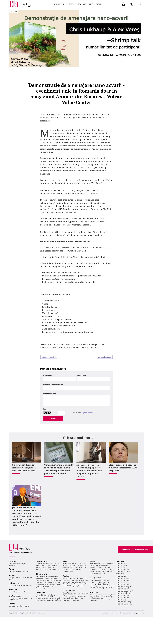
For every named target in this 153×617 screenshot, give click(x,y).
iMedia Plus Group (28, 613)
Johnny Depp (49, 578)
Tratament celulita (42, 601)
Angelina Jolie (47, 580)
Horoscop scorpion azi (124, 592)
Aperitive (93, 569)
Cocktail (99, 567)
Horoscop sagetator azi (124, 594)
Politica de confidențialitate (110, 613)
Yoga (64, 595)
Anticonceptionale (69, 582)
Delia (54, 582)
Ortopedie (73, 586)
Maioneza (105, 569)
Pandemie (93, 601)
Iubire (48, 565)
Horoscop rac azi (122, 582)
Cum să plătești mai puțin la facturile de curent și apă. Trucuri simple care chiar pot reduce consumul (58, 469)
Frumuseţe (40, 593)
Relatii (38, 565)
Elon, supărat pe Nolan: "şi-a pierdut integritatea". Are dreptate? (123, 467)
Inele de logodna (80, 567)
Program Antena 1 (42, 588)
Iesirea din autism (99, 597)
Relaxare (85, 593)
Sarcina (65, 578)
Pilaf (110, 569)
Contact (142, 613)
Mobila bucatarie (95, 580)
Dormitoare (94, 584)
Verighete (66, 569)
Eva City (12, 604)
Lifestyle (60, 4)
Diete (64, 593)
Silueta (76, 599)
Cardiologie (67, 584)
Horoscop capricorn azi (124, 590)
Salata (92, 565)
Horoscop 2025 (121, 565)
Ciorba (103, 564)
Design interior (103, 584)
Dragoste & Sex (42, 561)
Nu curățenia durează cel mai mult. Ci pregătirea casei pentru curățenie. (24, 467)
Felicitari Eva (14, 583)
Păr (37, 595)
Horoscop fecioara (122, 579)
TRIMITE (53, 418)
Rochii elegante (68, 567)
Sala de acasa (75, 601)
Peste (108, 564)
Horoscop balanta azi (123, 601)
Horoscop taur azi (122, 588)
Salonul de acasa (55, 601)
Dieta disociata (68, 599)
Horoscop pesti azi (122, 597)
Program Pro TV (50, 586)
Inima (76, 578)
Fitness (69, 593)
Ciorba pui (105, 571)
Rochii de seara (73, 564)
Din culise (93, 595)
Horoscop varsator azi (124, 595)
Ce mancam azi (99, 573)
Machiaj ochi (56, 599)
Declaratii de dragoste (52, 569)
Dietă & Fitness (69, 590)
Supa (101, 565)
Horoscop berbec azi (123, 603)
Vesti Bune (99, 599)
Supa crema (106, 567)
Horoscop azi (120, 567)
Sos (111, 564)
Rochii (41, 595)
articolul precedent (49, 357)
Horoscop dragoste (123, 569)
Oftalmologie (75, 584)
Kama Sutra (40, 567)
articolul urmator (104, 357)
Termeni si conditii (125, 613)
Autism (110, 588)
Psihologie (82, 578)
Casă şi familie (96, 578)
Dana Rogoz (57, 580)
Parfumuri (52, 595)
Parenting (93, 586)
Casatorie (53, 565)
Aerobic (77, 595)
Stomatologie (76, 580)
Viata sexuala (54, 564)
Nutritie (72, 597)
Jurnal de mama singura (105, 586)
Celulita (49, 599)
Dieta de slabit (81, 597)
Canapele (106, 582)
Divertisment (41, 574)
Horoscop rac (121, 577)
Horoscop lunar (121, 575)
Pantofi (83, 566)
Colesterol (84, 580)
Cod (44, 409)
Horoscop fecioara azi (123, 586)
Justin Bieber (44, 584)
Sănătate (66, 576)
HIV (68, 586)
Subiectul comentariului (53, 384)
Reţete (92, 561)
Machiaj (44, 597)
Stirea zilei (106, 595)
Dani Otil (39, 582)
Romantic (46, 564)
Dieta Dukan (77, 593)
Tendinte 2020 (68, 571)
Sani (49, 597)
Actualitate (94, 592)
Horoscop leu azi (122, 599)
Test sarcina (80, 582)
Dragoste (39, 564)
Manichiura (55, 597)
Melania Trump (55, 584)
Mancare (93, 564)
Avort (83, 584)
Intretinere (70, 595)
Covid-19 (106, 599)
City (91, 4)
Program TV (40, 586)
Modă (65, 561)
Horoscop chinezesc (123, 571)
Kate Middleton (52, 576)
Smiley (45, 582)
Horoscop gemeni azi (123, 584)
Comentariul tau (50, 394)
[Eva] (15, 2)
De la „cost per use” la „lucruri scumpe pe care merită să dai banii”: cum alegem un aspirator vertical (89, 470)
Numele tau (48, 375)
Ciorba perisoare (95, 571)
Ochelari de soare (76, 569)
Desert (98, 569)
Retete (70, 4)
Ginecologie (67, 580)
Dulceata (106, 565)
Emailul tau (82, 375)
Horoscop (81, 4)
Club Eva (12, 561)
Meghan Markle (41, 576)
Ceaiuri (71, 578)
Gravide (92, 588)
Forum (99, 4)
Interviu (100, 595)
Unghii (46, 595)
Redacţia (135, 613)
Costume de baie (75, 566)
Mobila (99, 582)
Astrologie (119, 573)
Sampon (39, 599)
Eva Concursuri (15, 596)
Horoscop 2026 (121, 564)
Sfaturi (12, 575)
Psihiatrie (81, 586)
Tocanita (93, 567)
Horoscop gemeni (122, 580)
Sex (59, 565)
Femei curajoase (101, 588)
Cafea (96, 565)
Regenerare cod (87, 413)
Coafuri (38, 597)
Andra (50, 582)
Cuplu (43, 565)
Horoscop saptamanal (124, 605)
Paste (98, 564)
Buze (44, 599)
